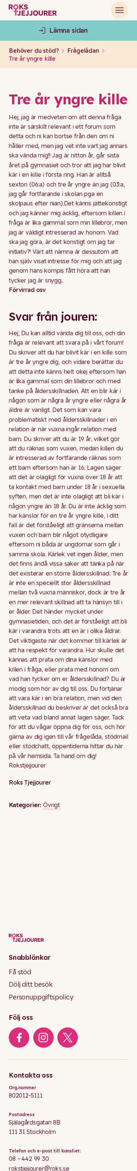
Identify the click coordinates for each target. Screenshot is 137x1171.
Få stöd (20, 972)
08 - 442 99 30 (29, 1158)
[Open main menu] (119, 10)
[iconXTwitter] (67, 1037)
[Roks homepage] (33, 10)
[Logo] (68, 938)
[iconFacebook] (19, 1037)
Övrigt (51, 805)
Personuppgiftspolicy (41, 997)
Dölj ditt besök (31, 984)
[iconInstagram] (43, 1037)
